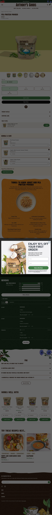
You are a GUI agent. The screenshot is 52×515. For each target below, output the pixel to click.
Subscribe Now (38, 268)
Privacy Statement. (37, 271)
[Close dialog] (49, 242)
